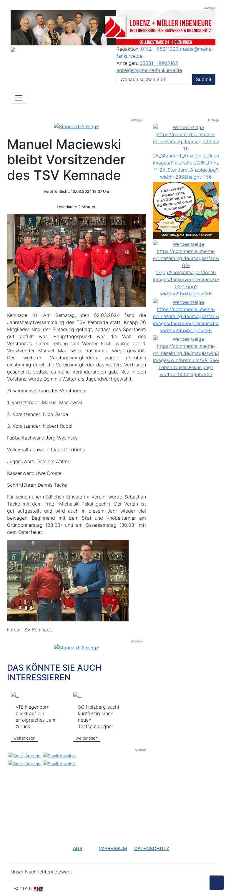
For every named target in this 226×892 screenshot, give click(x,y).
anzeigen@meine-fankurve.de (149, 70)
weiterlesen (24, 737)
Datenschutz (151, 848)
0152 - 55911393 (160, 49)
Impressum (113, 848)
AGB (77, 848)
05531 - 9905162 (158, 63)
